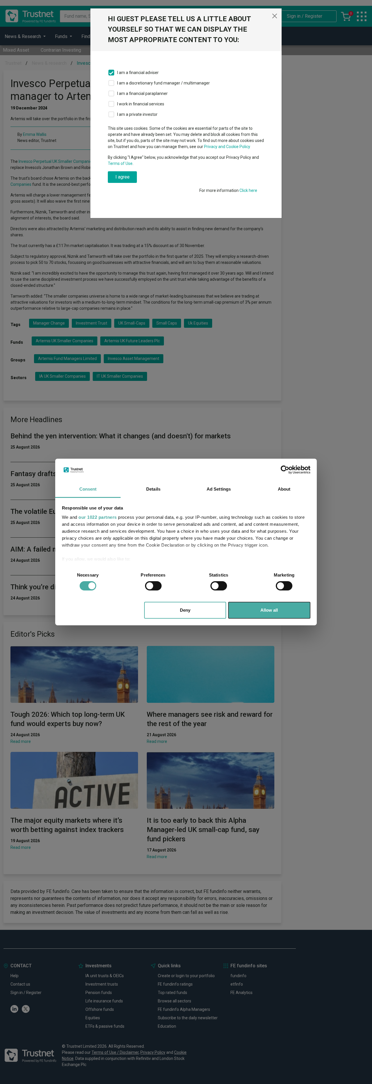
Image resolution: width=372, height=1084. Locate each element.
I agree (122, 177)
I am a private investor (137, 114)
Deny (185, 610)
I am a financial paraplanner (142, 93)
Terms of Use (120, 163)
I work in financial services (140, 104)
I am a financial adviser (138, 72)
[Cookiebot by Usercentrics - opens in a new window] (285, 469)
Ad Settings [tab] (219, 489)
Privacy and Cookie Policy (227, 146)
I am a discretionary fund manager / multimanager (163, 83)
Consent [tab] (88, 489)
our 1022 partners (97, 517)
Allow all (269, 610)
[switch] (153, 585)
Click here (248, 190)
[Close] (274, 16)
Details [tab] (153, 489)
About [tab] (284, 489)
